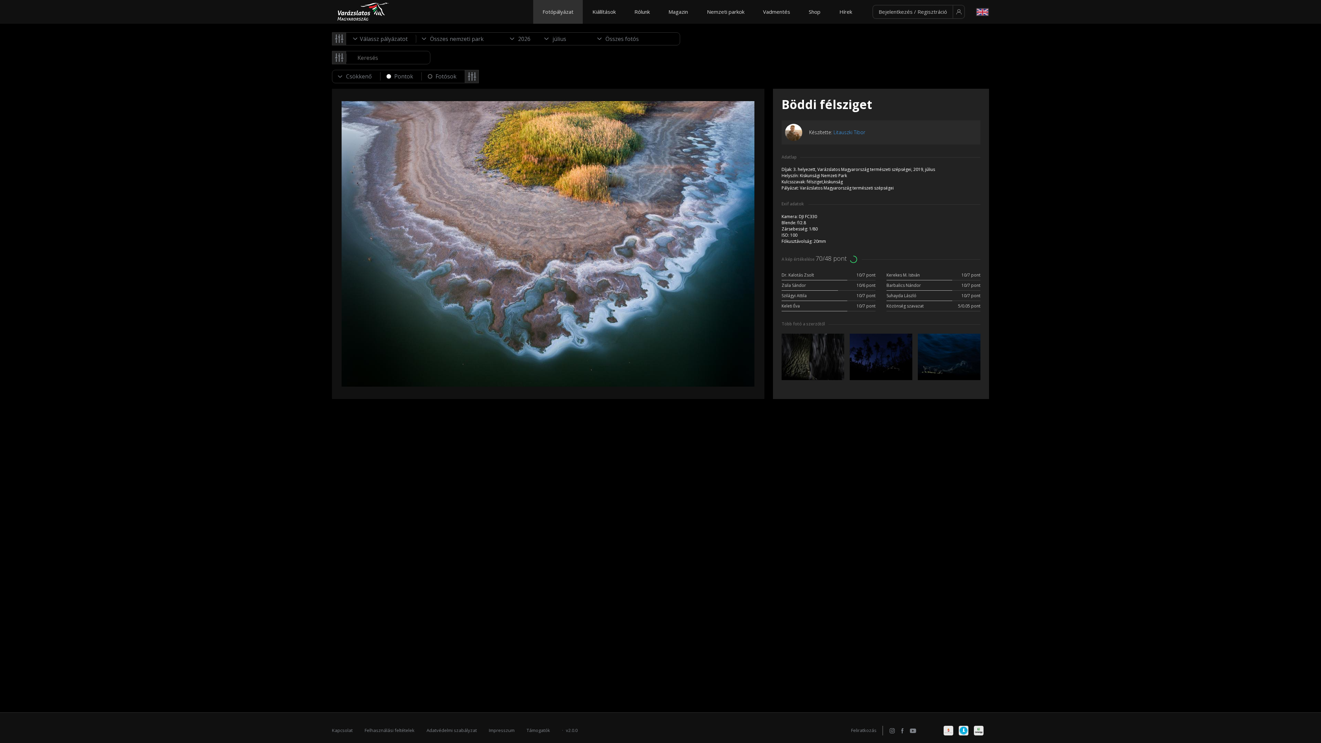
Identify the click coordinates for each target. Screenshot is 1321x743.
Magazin (678, 11)
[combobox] (381, 39)
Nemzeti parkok (725, 11)
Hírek (845, 11)
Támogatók (538, 730)
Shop (814, 11)
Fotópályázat (558, 11)
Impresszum (502, 730)
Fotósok (446, 76)
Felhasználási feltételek (390, 730)
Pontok (403, 76)
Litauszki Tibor (849, 132)
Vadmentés (776, 11)
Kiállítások (604, 11)
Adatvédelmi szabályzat (452, 730)
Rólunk (642, 11)
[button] (918, 12)
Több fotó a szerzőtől (803, 324)
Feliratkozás (864, 730)
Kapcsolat (342, 730)
